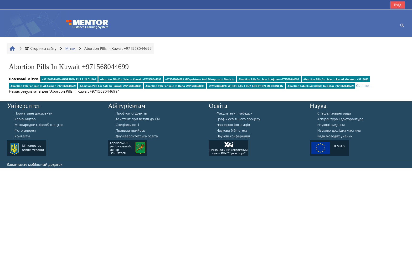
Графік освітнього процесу (238, 119)
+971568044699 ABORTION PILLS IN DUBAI (69, 79)
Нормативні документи (33, 113)
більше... (363, 85)
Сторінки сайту (43, 48)
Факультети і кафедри (234, 113)
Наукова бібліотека (231, 130)
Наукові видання (331, 124)
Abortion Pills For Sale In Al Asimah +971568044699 (43, 86)
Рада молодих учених (334, 136)
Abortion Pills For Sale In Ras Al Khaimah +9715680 (335, 79)
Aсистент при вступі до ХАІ (138, 119)
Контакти (22, 136)
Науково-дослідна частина (339, 130)
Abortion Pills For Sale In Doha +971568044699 (174, 86)
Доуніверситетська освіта (137, 136)
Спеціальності (127, 124)
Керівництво (25, 119)
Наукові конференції (233, 136)
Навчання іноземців (233, 124)
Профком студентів (131, 113)
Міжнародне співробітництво (39, 124)
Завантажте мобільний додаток (34, 164)
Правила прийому (130, 130)
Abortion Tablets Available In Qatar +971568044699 (321, 86)
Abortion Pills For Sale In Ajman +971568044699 (268, 79)
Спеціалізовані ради (334, 113)
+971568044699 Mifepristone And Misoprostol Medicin (199, 79)
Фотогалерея (25, 130)
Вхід (397, 4)
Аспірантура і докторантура (340, 119)
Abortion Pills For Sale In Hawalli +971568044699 (110, 86)
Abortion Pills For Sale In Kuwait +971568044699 (130, 79)
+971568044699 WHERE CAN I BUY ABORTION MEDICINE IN (246, 86)
